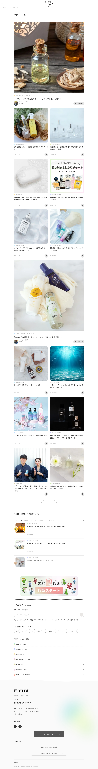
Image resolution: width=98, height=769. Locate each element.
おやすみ (33, 520)
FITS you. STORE (49, 734)
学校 (26, 520)
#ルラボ (24, 631)
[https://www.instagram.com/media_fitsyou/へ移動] (20, 726)
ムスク (25, 620)
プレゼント (50, 520)
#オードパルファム (72, 631)
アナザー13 (18, 620)
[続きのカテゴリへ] (82, 520)
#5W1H (32, 631)
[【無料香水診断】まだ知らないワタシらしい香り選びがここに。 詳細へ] (49, 594)
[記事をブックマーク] (46, 154)
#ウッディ (40, 631)
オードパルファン (40, 620)
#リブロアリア (60, 631)
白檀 (31, 620)
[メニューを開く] (2, 2)
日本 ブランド (75, 620)
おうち (41, 520)
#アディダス (49, 631)
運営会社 (16, 763)
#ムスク (17, 631)
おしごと (19, 520)
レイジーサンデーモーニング (58, 620)
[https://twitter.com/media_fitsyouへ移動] (15, 726)
